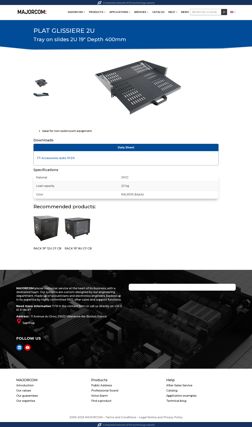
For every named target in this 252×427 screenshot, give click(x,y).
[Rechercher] (224, 12)
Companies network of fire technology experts (129, 2)
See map (28, 323)
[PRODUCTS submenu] (105, 12)
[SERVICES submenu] (147, 12)
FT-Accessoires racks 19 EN (56, 158)
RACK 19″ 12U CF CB (47, 248)
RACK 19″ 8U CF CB (78, 248)
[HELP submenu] (176, 12)
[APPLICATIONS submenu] (129, 12)
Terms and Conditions (120, 417)
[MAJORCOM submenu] (84, 12)
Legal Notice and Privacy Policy (161, 417)
